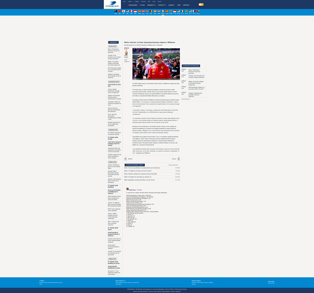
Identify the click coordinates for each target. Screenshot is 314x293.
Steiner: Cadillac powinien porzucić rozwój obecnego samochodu (113, 216)
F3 (269, 283)
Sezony (117, 282)
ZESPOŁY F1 (162, 5)
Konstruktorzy (118, 284)
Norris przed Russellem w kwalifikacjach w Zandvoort (114, 191)
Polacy (40, 284)
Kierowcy (125, 282)
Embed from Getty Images (139, 47)
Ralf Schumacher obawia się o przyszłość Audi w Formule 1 (114, 69)
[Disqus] (152, 207)
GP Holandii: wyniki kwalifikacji (113, 186)
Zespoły (129, 282)
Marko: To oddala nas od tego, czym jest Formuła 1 (138, 171)
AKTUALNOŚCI (133, 5)
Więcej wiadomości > (174, 165)
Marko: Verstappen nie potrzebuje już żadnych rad (137, 177)
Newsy (46, 282)
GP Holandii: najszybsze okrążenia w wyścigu (114, 133)
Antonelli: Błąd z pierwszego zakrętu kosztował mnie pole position (113, 173)
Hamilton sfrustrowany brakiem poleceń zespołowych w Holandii (114, 97)
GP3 (274, 283)
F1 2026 (142, 5)
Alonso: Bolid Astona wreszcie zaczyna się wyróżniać (114, 50)
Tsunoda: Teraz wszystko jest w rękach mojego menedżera (114, 57)
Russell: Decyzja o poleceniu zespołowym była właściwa (114, 109)
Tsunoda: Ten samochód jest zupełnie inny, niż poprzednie (114, 253)
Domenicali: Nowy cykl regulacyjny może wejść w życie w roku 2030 (114, 150)
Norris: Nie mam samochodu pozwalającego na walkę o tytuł (114, 117)
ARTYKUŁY (186, 5)
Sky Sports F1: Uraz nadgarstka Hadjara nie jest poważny (114, 272)
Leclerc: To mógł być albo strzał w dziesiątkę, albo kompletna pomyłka (114, 204)
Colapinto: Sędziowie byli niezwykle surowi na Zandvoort (114, 76)
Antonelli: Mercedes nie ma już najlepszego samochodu (114, 124)
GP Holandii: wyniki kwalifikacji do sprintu (113, 262)
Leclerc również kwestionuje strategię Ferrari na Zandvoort (114, 90)
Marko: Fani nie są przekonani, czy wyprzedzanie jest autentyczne (142, 168)
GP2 (272, 283)
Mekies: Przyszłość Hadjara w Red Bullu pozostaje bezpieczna (114, 63)
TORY (179, 5)
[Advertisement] (157, 28)
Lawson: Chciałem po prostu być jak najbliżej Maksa (114, 166)
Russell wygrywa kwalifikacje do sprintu (114, 267)
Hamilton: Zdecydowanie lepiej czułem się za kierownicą (114, 180)
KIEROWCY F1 (151, 5)
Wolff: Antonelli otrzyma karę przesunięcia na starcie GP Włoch (114, 198)
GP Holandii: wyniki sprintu (113, 228)
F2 (268, 283)
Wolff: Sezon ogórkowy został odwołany (114, 209)
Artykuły (52, 282)
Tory (132, 282)
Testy (49, 282)
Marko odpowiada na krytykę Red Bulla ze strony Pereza (139, 180)
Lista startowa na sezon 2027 (114, 85)
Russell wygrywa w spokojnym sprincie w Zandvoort (114, 234)
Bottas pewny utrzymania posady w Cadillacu (113, 246)
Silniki (137, 282)
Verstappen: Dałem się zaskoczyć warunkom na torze (114, 103)
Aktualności (41, 282)
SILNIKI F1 (172, 5)
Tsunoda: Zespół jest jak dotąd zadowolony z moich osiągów (114, 156)
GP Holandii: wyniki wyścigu (113, 138)
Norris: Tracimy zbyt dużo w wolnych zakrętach (113, 223)
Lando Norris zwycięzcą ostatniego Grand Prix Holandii (114, 143)
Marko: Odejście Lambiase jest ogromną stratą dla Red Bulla (140, 174)
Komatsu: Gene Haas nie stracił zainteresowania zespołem (114, 240)
